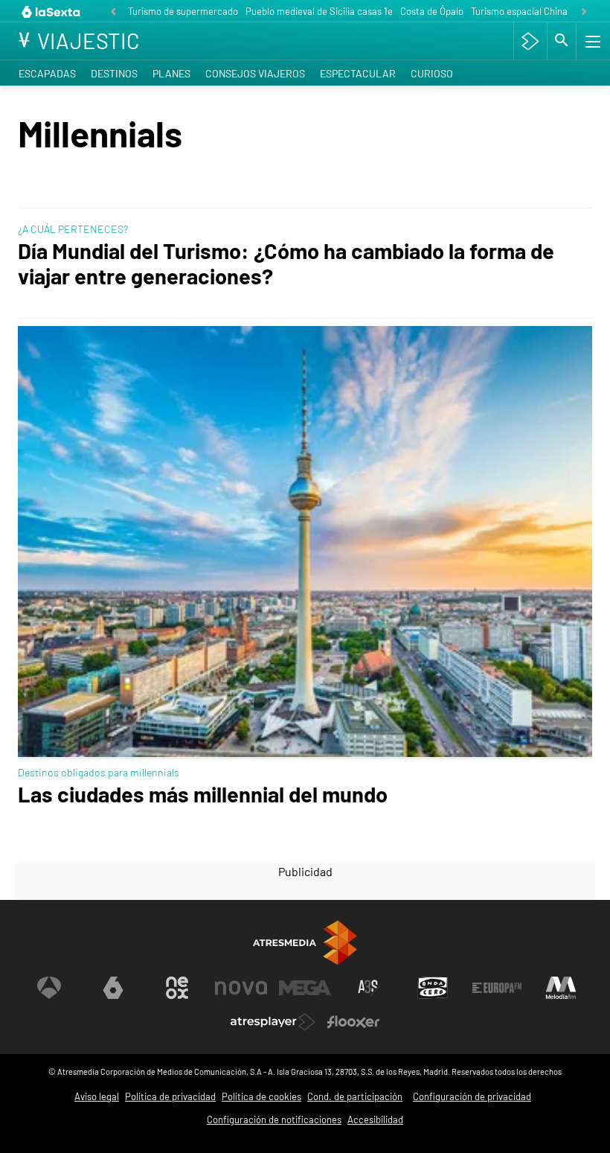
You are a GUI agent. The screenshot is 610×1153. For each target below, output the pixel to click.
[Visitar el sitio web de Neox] (177, 988)
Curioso (432, 73)
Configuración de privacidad (472, 1096)
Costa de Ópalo (431, 11)
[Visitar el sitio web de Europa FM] (497, 988)
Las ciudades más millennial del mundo (203, 794)
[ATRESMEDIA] (305, 943)
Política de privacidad (170, 1096)
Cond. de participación (354, 1096)
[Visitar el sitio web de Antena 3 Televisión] (49, 988)
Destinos (114, 73)
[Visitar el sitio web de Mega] (305, 988)
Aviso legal (96, 1096)
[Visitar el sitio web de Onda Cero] (433, 988)
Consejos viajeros (255, 73)
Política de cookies (261, 1096)
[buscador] (562, 41)
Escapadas (47, 73)
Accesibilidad (375, 1119)
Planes (171, 73)
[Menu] (591, 41)
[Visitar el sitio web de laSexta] (113, 988)
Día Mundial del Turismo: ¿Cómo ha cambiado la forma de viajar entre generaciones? (286, 262)
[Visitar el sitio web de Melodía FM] (561, 988)
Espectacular (358, 73)
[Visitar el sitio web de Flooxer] (353, 1022)
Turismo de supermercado (183, 11)
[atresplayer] (530, 41)
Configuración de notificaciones (274, 1119)
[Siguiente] (584, 12)
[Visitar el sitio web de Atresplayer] (273, 1022)
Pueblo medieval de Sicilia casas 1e (319, 11)
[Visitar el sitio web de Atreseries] (369, 988)
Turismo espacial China (519, 11)
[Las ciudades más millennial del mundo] (305, 543)
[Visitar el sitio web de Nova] (241, 988)
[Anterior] (113, 12)
